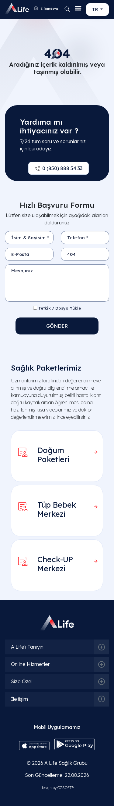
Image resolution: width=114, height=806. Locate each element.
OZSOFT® (65, 787)
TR (95, 9)
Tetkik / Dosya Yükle (59, 308)
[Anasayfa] (10, 8)
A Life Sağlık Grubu (66, 763)
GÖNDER (57, 326)
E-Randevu (49, 9)
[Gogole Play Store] (74, 744)
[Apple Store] (34, 745)
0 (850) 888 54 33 (62, 168)
